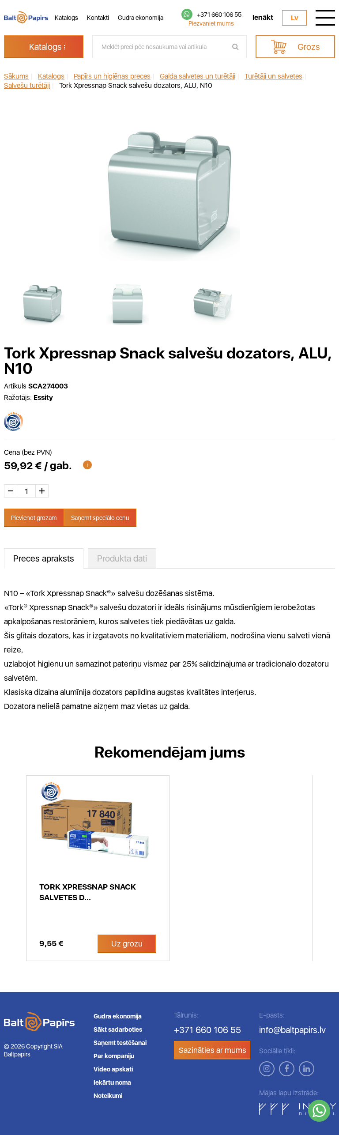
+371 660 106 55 (219, 14)
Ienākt (262, 17)
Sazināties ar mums (212, 1050)
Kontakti (98, 17)
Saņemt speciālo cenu (100, 517)
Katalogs (66, 17)
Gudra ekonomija (140, 17)
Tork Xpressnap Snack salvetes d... (87, 892)
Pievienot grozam (34, 517)
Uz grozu (127, 943)
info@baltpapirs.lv (292, 1030)
